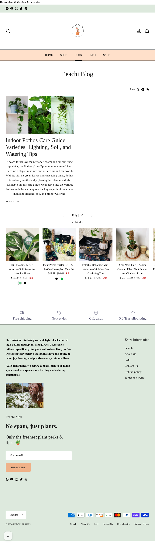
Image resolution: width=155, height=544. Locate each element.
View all (77, 222)
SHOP (63, 55)
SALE (106, 55)
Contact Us (131, 365)
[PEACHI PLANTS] (77, 31)
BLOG (78, 55)
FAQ (127, 359)
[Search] (8, 31)
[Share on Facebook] (142, 89)
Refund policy (133, 371)
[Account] (138, 31)
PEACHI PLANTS (22, 524)
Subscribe (18, 467)
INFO (92, 55)
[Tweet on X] (138, 89)
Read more (12, 201)
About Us (130, 353)
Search (129, 348)
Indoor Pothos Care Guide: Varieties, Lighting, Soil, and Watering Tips (38, 147)
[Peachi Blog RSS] (147, 89)
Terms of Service (135, 377)
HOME (49, 55)
